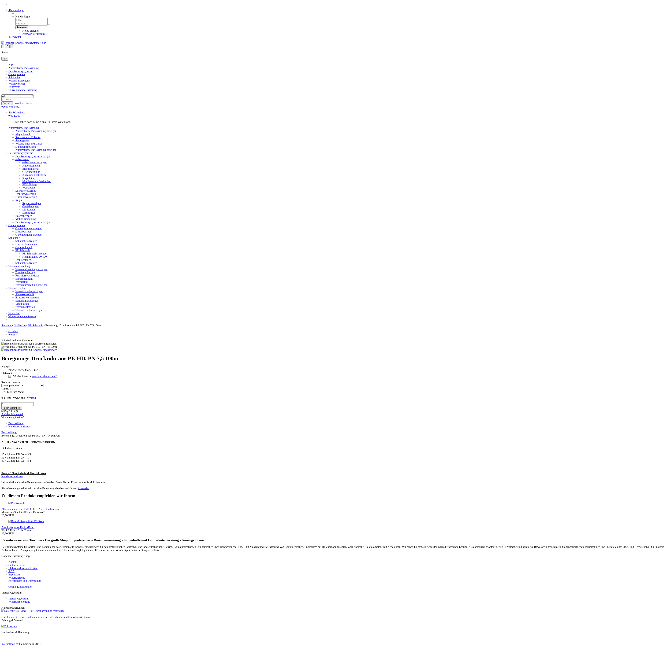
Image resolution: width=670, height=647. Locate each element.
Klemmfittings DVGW (35, 256)
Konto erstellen (30, 30)
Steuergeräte (22, 140)
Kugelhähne (29, 178)
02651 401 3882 (10, 106)
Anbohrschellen (31, 165)
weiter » (12, 334)
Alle (10, 64)
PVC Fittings (29, 184)
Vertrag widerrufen (18, 598)
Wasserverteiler (16, 83)
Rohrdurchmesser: (11, 382)
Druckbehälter (23, 231)
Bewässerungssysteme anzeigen (32, 156)
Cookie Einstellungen (20, 586)
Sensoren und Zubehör (27, 137)
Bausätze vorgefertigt (27, 297)
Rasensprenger (23, 215)
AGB (11, 571)
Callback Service (17, 565)
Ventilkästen (22, 303)
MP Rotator (28, 209)
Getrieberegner (30, 206)
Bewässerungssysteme (20, 71)
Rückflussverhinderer (27, 275)
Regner (19, 200)
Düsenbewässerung (26, 196)
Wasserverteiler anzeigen (29, 291)
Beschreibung (16, 423)
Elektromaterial (30, 168)
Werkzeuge (28, 187)
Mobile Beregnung (25, 218)
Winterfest (14, 86)
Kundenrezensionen (19, 426)
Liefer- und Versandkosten (23, 568)
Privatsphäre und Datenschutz (24, 580)
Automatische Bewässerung (23, 67)
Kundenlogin (16, 10)
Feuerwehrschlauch (26, 244)
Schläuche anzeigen (26, 240)
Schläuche (14, 77)
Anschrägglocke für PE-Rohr (17, 527)
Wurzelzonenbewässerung (22, 89)
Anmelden (83, 488)
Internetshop (8, 643)
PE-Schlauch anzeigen (34, 253)
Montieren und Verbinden (36, 181)
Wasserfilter (21, 281)
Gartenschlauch (23, 247)
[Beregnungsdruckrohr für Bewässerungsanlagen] (29, 349)
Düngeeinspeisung (25, 146)
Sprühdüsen (28, 212)
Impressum (14, 574)
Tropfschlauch (23, 259)
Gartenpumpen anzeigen (28, 228)
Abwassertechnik (24, 294)
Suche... (7, 103)
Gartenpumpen (16, 74)
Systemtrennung (24, 278)
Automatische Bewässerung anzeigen (36, 131)
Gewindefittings (31, 171)
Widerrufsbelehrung (19, 601)
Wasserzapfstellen (25, 306)
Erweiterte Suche (22, 103)
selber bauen (22, 159)
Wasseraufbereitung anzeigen (31, 269)
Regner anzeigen (31, 203)
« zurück (13, 331)
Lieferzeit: (7, 373)
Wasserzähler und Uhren (28, 143)
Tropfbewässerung (25, 193)
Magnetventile (23, 134)
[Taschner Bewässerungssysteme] (23, 42)
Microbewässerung (25, 190)
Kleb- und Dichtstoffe (34, 174)
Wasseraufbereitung (19, 80)
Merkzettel (14, 36)
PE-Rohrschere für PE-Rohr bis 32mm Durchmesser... (31, 509)
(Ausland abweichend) (44, 376)
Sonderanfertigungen (26, 300)
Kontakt (12, 561)
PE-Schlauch (22, 250)
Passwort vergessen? (33, 33)
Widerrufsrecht (16, 577)
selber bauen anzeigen (34, 162)
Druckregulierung (25, 272)
